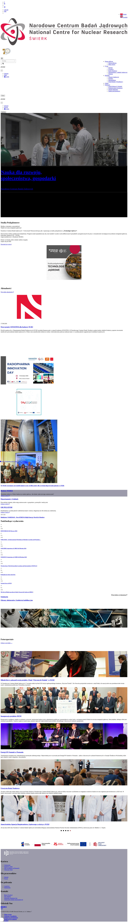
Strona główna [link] (109, 61)
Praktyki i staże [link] (8, 866)
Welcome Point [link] (8, 869)
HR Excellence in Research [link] (11, 868)
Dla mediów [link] (7, 896)
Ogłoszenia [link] (7, 865)
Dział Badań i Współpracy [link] (115, 81)
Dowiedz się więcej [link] (6, 244)
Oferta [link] (106, 83)
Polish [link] (125, 14)
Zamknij (3, 112)
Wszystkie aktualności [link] (7, 292)
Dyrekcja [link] (110, 69)
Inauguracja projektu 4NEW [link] (11, 716)
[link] (2, 919)
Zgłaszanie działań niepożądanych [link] (13, 899)
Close (2, 95)
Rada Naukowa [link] (112, 71)
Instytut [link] (110, 67)
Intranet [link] (6, 73)
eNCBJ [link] (6, 10)
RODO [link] (6, 921)
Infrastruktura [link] (112, 80)
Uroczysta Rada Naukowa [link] (10, 788)
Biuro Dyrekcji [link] (8, 895)
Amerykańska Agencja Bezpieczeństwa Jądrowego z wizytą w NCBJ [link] (25, 824)
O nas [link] (106, 66)
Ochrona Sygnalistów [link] (10, 916)
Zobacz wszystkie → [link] (6, 643)
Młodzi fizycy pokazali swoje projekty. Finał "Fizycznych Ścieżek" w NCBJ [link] (28, 680)
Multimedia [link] (7, 887)
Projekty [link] (110, 78)
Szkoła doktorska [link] (113, 89)
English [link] (125, 17)
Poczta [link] (6, 107)
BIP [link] (5, 11)
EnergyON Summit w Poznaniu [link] (12, 752)
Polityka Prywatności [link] (10, 919)
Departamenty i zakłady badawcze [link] (117, 72)
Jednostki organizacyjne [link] (10, 898)
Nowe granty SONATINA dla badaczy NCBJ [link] (17, 327)
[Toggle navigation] (2, 58)
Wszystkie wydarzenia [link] (118, 595)
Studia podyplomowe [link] (114, 91)
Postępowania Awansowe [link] (115, 88)
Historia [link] (110, 74)
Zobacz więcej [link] (5, 495)
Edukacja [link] (107, 85)
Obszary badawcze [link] (113, 77)
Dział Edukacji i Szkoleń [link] (115, 86)
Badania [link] (107, 75)
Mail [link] (5, 75)
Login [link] (7, 76)
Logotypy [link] (7, 886)
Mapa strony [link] (111, 64)
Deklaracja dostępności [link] (11, 917)
